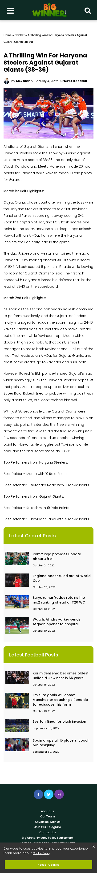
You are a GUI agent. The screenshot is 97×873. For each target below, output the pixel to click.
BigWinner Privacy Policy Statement (47, 838)
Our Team (47, 816)
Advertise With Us (48, 822)
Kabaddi (80, 81)
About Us (47, 811)
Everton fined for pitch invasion (59, 721)
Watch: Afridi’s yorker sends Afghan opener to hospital (57, 621)
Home (8, 35)
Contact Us (47, 832)
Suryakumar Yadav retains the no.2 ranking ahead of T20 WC (59, 600)
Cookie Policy (41, 853)
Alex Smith (24, 81)
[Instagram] (59, 794)
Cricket (19, 35)
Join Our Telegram (47, 827)
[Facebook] (38, 794)
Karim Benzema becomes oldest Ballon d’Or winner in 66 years (61, 675)
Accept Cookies (48, 865)
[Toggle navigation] (10, 10)
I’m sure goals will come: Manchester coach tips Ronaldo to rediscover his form (60, 700)
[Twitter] (48, 794)
